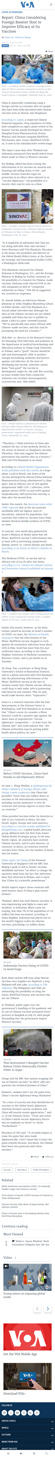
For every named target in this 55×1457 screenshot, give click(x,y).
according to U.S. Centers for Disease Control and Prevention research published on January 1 (27, 568)
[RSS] (30, 1412)
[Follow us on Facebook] (4, 1412)
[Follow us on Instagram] (24, 1412)
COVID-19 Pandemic (12, 12)
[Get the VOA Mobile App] (27, 1337)
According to (12, 119)
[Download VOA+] (27, 1376)
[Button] (49, 51)
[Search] (46, 1453)
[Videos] (21, 1453)
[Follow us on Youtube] (17, 1412)
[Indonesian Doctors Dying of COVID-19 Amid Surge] (27, 945)
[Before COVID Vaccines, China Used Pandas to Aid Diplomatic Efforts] (27, 753)
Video (7, 1258)
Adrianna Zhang (22, 37)
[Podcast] (36, 1412)
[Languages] (34, 1453)
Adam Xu (9, 37)
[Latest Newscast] (8, 1453)
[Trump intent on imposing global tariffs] (27, 1277)
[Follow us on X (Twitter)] (11, 1412)
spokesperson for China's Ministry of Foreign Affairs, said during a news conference (27, 789)
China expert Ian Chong (15, 860)
